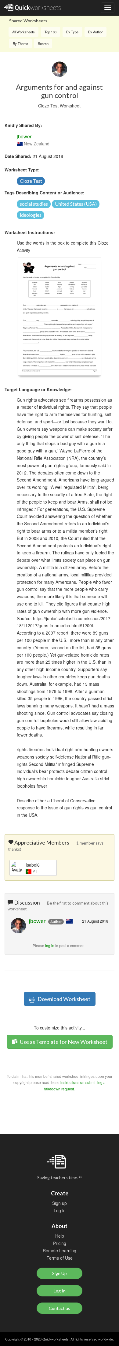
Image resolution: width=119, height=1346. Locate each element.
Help (59, 1236)
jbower (24, 136)
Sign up (59, 1203)
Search (43, 43)
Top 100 (50, 31)
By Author (95, 31)
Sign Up (59, 1273)
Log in (60, 1210)
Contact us (59, 1308)
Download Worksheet (62, 998)
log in (49, 945)
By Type (72, 31)
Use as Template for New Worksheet (63, 1041)
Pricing (59, 1243)
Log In (60, 1290)
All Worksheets (23, 31)
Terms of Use (60, 1258)
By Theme (20, 43)
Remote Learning (59, 1250)
